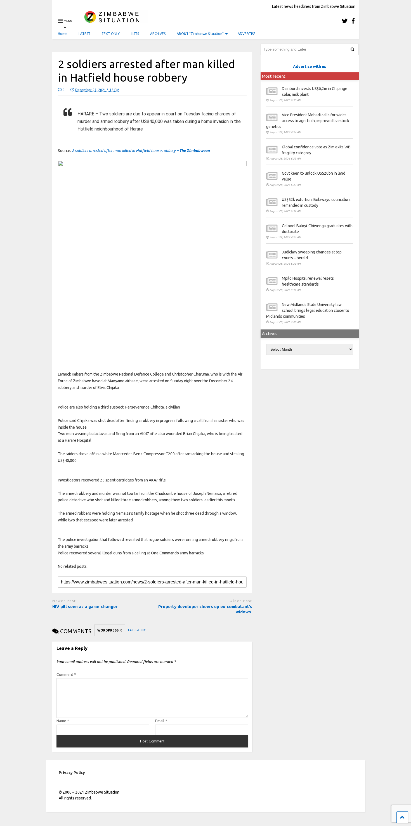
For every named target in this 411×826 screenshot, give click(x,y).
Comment (66, 674)
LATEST (84, 33)
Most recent (273, 76)
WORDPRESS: (109, 630)
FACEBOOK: (137, 630)
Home (62, 33)
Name (62, 721)
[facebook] (353, 21)
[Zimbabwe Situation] (113, 21)
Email (161, 721)
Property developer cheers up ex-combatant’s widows (205, 609)
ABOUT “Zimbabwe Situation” (200, 33)
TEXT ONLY (110, 33)
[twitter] (345, 21)
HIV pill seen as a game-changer (84, 606)
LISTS (135, 33)
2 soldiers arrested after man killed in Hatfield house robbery (141, 150)
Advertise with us (309, 66)
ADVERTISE (247, 33)
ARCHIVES (158, 33)
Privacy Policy (72, 772)
